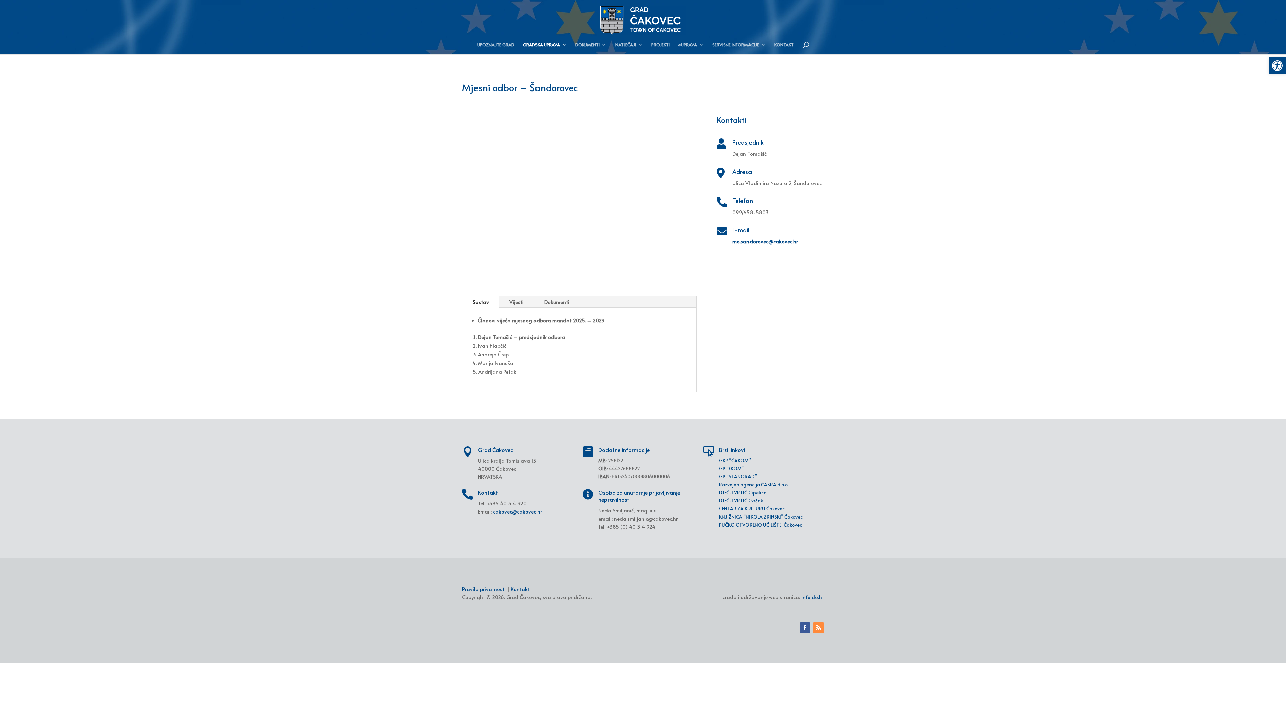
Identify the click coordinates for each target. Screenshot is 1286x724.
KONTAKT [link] (784, 45)
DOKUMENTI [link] (587, 45)
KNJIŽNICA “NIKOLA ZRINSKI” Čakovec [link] (761, 517)
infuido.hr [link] (812, 596)
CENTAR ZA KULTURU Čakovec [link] (752, 508)
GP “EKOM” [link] (731, 468)
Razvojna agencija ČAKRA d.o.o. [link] (754, 484)
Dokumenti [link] (556, 301)
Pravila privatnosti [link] (484, 588)
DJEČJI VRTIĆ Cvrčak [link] (741, 500)
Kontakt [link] (520, 588)
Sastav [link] (481, 301)
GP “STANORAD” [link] (738, 476)
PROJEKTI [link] (660, 45)
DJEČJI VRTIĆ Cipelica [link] (743, 492)
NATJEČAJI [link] (625, 45)
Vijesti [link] (516, 301)
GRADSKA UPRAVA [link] (541, 45)
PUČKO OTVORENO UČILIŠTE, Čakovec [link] (760, 525)
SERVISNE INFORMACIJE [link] (735, 45)
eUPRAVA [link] (687, 45)
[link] (1277, 65)
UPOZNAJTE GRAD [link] (495, 45)
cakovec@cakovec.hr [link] (517, 511)
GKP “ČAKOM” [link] (735, 460)
